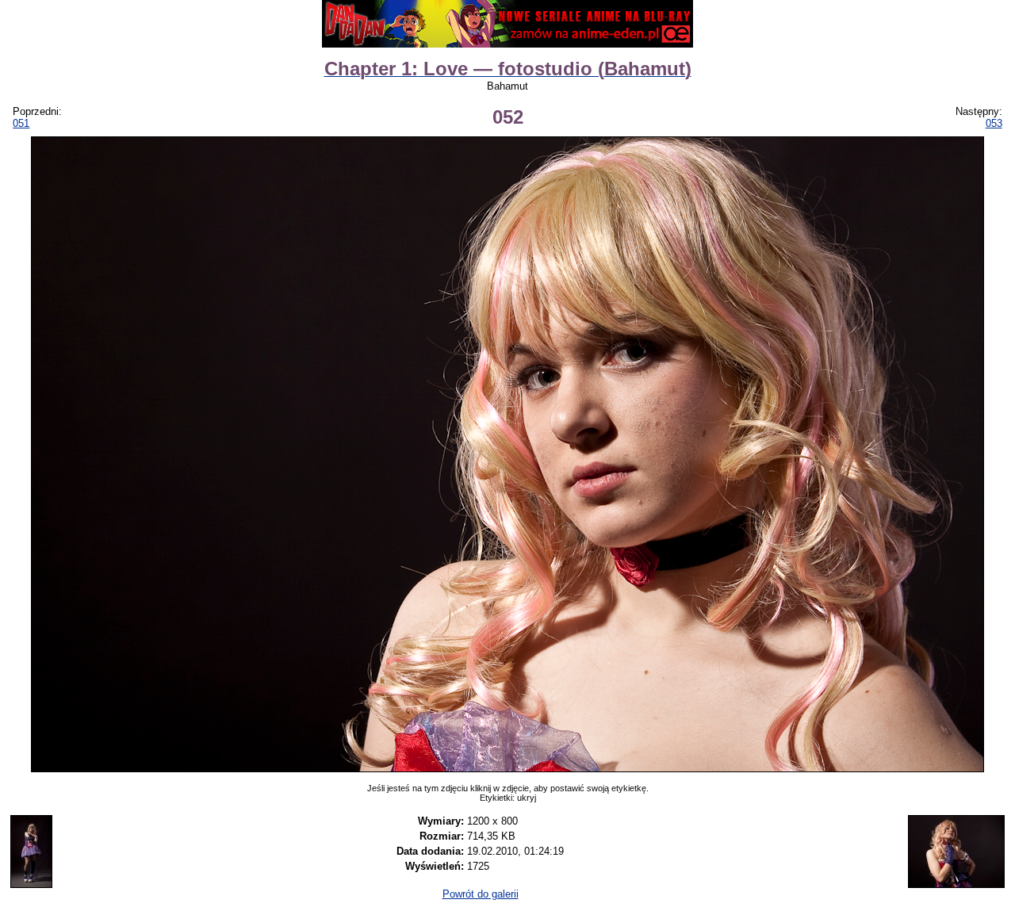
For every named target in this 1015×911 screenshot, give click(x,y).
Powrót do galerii (480, 894)
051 (21, 123)
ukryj (526, 797)
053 (994, 123)
